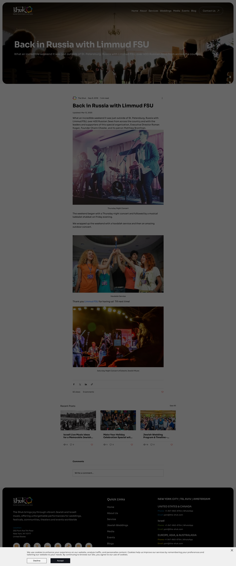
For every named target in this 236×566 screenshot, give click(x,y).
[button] (232, 550)
